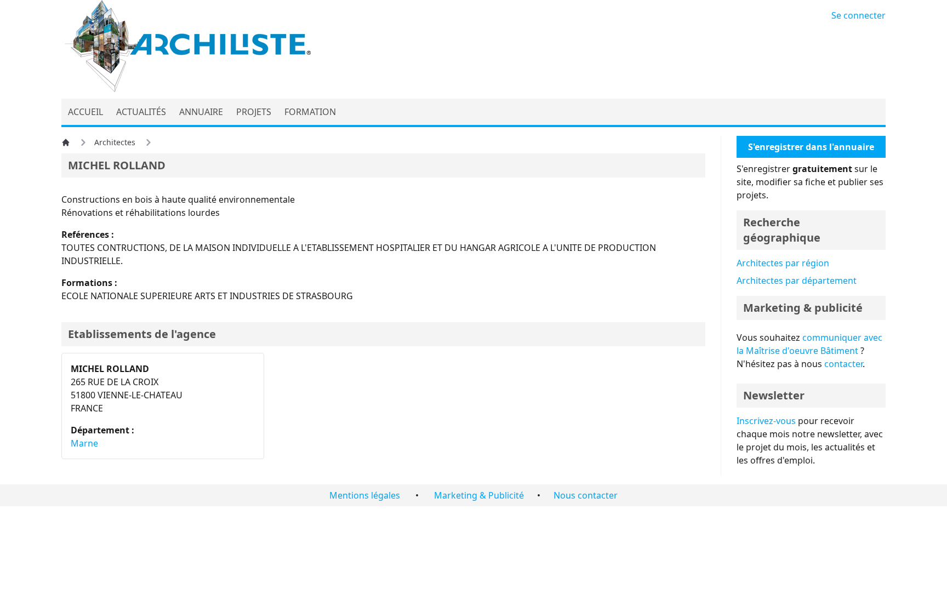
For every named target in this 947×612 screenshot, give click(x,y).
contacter (843, 364)
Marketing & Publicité (479, 495)
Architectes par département (797, 280)
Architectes (114, 142)
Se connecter (858, 15)
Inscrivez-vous (766, 421)
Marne (84, 443)
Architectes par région (783, 263)
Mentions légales (364, 495)
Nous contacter (586, 495)
